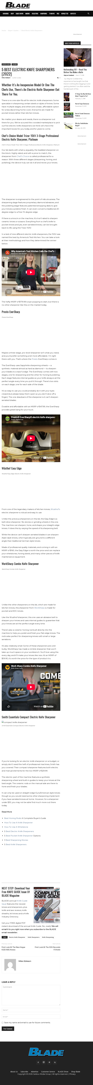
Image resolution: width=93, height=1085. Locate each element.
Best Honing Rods (12, 818)
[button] (88, 14)
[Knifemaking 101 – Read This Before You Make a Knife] (77, 57)
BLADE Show (63, 1071)
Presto (35, 359)
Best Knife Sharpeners (16, 844)
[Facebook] (38, 1062)
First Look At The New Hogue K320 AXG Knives (13, 948)
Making (27, 14)
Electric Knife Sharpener (17, 937)
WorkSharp (39, 608)
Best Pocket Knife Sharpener (19, 836)
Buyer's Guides (13, 31)
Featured (14, 64)
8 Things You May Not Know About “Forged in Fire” (83, 95)
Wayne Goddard (69, 75)
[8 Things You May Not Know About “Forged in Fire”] (68, 97)
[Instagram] (44, 1062)
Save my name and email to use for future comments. (27, 1023)
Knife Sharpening (48, 937)
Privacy (72, 1074)
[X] (55, 1062)
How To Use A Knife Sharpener (18, 822)
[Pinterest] (49, 1062)
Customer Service (48, 1071)
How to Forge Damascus (82, 104)
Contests (73, 14)
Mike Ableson (6, 78)
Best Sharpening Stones (17, 840)
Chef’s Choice (23, 156)
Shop (12, 14)
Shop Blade (75, 1071)
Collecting (35, 14)
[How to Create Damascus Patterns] (68, 115)
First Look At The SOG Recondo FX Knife (47, 948)
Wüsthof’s (55, 509)
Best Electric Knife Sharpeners (20, 831)
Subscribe (24, 1071)
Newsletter (64, 14)
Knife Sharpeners (33, 937)
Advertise (34, 1071)
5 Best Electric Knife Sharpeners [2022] (28, 72)
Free (58, 14)
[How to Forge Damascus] (68, 107)
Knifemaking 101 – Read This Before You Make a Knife (75, 71)
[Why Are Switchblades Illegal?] (68, 125)
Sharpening (43, 14)
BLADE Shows (19, 14)
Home (4, 31)
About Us (14, 1071)
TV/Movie (52, 14)
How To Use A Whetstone (16, 827)
